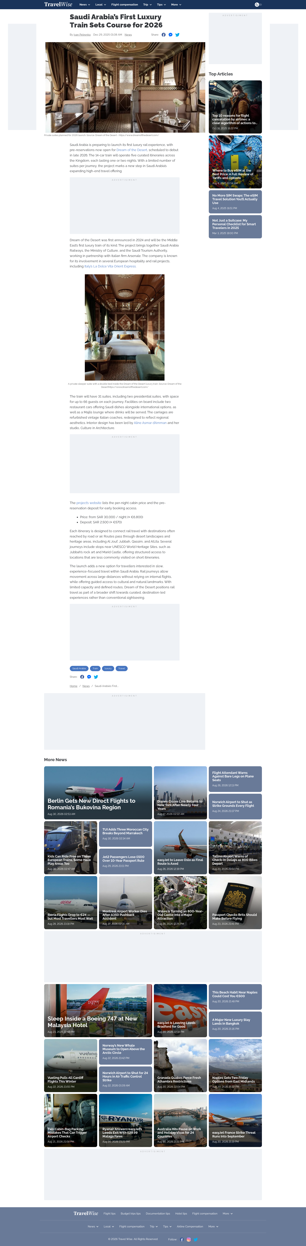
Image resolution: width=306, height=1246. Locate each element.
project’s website (88, 503)
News (83, 4)
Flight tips (109, 1213)
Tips (159, 4)
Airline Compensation (190, 1226)
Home (73, 686)
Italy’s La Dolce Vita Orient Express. (110, 266)
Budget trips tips (131, 1213)
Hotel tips (181, 1213)
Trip (145, 4)
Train (95, 668)
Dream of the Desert (132, 150)
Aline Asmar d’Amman (150, 423)
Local (99, 4)
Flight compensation (124, 4)
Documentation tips (158, 1213)
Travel (121, 668)
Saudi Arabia (79, 668)
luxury (108, 668)
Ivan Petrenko (82, 34)
